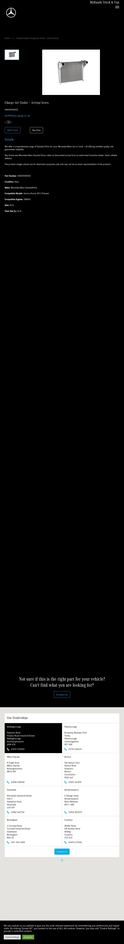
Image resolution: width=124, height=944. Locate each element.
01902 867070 (75, 812)
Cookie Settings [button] (12, 937)
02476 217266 (75, 842)
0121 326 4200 (17, 842)
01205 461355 (75, 782)
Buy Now (36, 130)
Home (7, 38)
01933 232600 (17, 749)
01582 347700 (17, 812)
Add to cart (12, 130)
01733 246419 (75, 749)
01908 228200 (17, 782)
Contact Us (62, 851)
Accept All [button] (28, 937)
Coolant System (23, 38)
